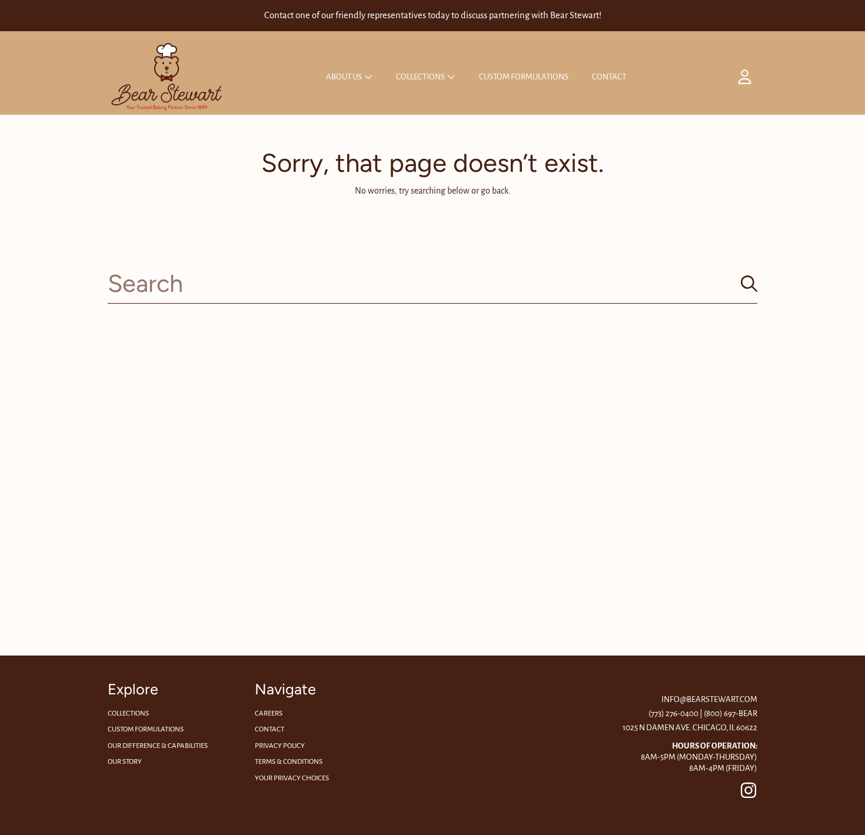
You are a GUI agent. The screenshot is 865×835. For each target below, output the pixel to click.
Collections (421, 76)
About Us (344, 76)
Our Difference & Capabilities (158, 746)
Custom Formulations (146, 729)
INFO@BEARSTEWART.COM (709, 699)
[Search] (749, 284)
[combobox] (432, 283)
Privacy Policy (280, 746)
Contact (269, 729)
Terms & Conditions (288, 762)
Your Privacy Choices (292, 778)
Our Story (125, 762)
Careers (268, 713)
